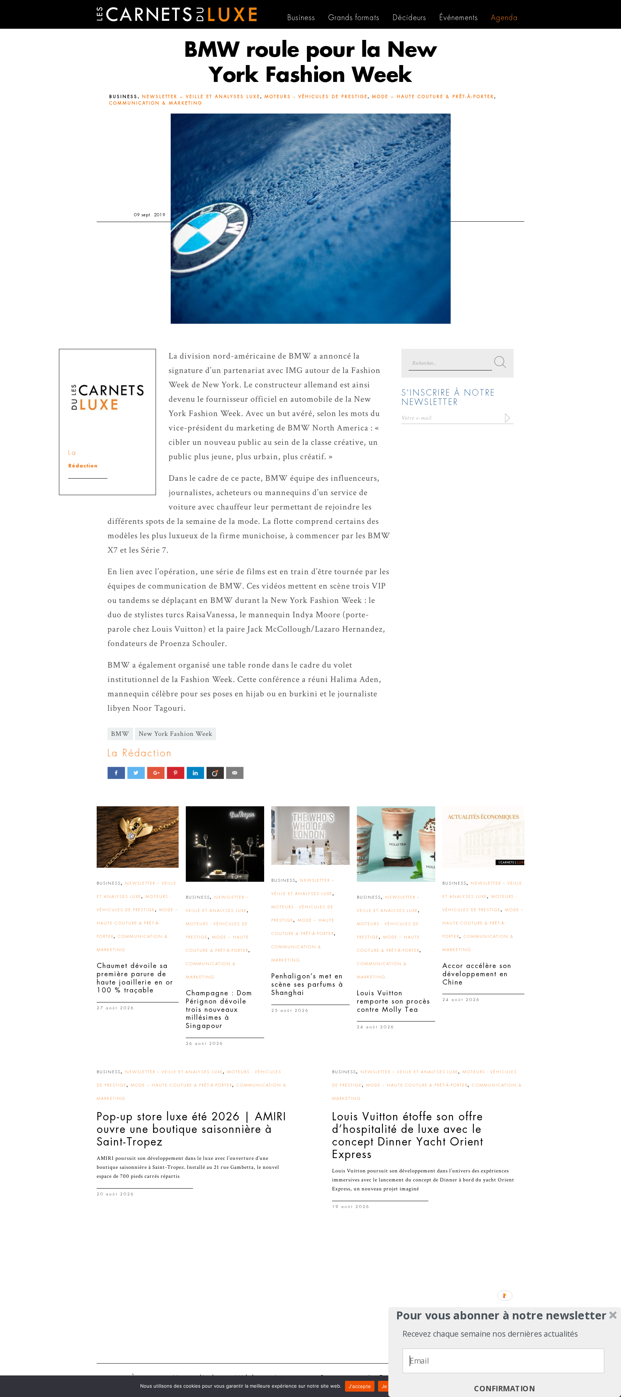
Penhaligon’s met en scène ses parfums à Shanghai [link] (307, 984)
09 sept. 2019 (149, 215)
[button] (501, 1315)
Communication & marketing (155, 103)
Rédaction (83, 466)
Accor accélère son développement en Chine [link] (476, 974)
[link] (138, 837)
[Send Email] (235, 772)
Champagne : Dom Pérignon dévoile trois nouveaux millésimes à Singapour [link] (219, 1009)
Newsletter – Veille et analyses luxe (201, 96)
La (72, 452)
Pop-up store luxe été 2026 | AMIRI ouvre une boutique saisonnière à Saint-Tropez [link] (191, 1129)
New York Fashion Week (175, 733)
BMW (120, 733)
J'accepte (360, 1386)
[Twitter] (136, 772)
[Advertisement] (310, 1302)
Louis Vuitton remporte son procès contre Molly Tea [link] (393, 1001)
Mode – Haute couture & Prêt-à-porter (433, 96)
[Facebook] (116, 772)
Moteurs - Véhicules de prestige (316, 96)
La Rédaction (139, 753)
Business (123, 96)
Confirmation (504, 1388)
